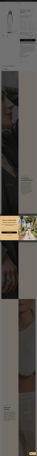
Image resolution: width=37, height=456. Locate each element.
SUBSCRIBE (9, 232)
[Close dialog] (36, 216)
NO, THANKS (9, 235)
